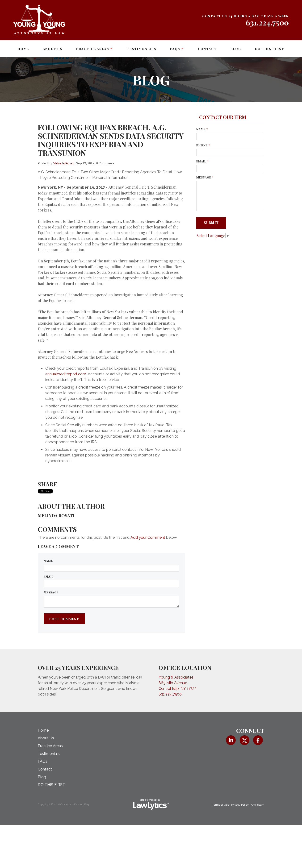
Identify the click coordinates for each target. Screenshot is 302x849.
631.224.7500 (267, 22)
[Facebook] (258, 740)
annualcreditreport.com (65, 374)
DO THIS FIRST (269, 48)
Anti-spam (257, 804)
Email (49, 576)
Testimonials (141, 48)
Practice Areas (92, 48)
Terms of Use (220, 804)
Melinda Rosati (63, 163)
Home (23, 48)
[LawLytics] (151, 804)
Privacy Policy (240, 804)
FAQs (175, 48)
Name (48, 561)
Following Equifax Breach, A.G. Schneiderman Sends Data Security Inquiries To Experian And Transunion (111, 140)
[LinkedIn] (231, 740)
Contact (207, 48)
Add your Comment (147, 537)
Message (51, 592)
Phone (203, 145)
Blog (236, 48)
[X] (244, 740)
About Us (53, 48)
